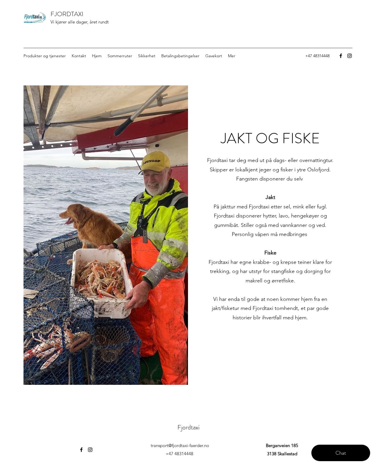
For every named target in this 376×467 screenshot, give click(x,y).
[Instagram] (349, 56)
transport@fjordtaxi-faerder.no (180, 445)
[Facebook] (341, 56)
